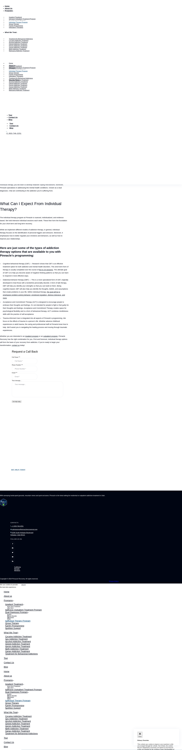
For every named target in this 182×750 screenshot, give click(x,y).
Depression (10, 617)
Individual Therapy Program (17, 621)
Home (7, 6)
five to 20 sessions (46, 270)
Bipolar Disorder (12, 616)
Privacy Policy (114, 581)
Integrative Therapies (16, 27)
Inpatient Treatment (14, 604)
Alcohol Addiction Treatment (18, 641)
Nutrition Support (13, 628)
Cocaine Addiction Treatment (18, 636)
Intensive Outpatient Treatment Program (23, 610)
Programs (9, 11)
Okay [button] (23, 585)
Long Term (10, 608)
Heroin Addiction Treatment (17, 646)
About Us (8, 8)
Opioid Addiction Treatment (17, 644)
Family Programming (14, 626)
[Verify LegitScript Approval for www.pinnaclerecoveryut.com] (3, 506)
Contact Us (13, 117)
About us (8, 596)
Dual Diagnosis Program (16, 612)
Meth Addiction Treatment (17, 649)
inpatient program (31, 336)
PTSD (9, 619)
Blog (10, 120)
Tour (10, 115)
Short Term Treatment (13, 606)
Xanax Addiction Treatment (17, 651)
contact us (16, 345)
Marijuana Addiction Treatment (19, 51)
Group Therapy (12, 623)
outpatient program (50, 336)
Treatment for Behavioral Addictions (21, 654)
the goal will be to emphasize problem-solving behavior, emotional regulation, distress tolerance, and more (34, 295)
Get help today (17, 401)
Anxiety (9, 614)
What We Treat (11, 632)
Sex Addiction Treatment (16, 639)
